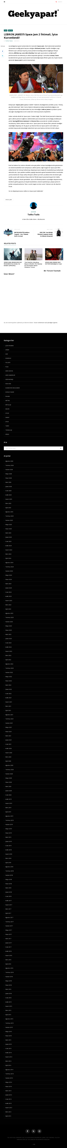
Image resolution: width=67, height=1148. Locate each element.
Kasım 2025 (8, 499)
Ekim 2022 (8, 655)
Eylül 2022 (8, 660)
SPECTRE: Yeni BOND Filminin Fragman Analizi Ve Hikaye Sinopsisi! (45, 234)
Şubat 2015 (8, 1044)
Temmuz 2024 (9, 567)
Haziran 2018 (9, 875)
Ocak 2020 (8, 795)
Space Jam (8, 199)
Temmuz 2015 (9, 1023)
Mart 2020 (8, 786)
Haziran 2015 (9, 1027)
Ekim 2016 (8, 960)
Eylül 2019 (8, 812)
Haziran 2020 (9, 774)
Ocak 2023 (8, 643)
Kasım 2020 (8, 752)
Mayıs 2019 (8, 829)
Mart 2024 (8, 583)
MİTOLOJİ (8, 405)
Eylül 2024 (8, 558)
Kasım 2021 (8, 702)
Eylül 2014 (8, 1065)
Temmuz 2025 (9, 516)
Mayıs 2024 (8, 575)
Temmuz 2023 (9, 617)
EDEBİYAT (8, 358)
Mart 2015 (8, 1040)
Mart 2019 (8, 837)
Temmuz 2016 (9, 972)
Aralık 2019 (8, 799)
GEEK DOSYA (9, 371)
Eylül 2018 (8, 862)
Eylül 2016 (8, 964)
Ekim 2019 (8, 807)
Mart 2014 (8, 1091)
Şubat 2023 (8, 638)
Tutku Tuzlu (9, 41)
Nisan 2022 (8, 681)
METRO (10, 30)
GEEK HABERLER (10, 375)
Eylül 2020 (8, 761)
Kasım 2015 (8, 1006)
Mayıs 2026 (8, 474)
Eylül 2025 (8, 507)
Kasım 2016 (8, 955)
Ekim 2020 (8, 757)
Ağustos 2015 (9, 1019)
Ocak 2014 (8, 1099)
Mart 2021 (8, 736)
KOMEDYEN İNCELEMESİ (12, 388)
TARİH (7, 426)
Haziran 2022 (9, 672)
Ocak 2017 (8, 947)
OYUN (7, 413)
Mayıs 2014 (8, 1082)
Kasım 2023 (8, 600)
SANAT (7, 417)
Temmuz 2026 (9, 465)
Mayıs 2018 (8, 879)
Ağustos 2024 (9, 562)
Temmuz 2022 (9, 668)
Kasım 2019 (8, 803)
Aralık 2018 (8, 850)
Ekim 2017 (8, 909)
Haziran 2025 (9, 520)
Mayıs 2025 (8, 524)
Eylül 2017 (8, 913)
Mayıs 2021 (8, 727)
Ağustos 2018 (9, 867)
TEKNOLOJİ (8, 430)
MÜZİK (7, 409)
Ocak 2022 (8, 693)
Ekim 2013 (8, 1112)
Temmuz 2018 (9, 871)
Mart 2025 (8, 533)
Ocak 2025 (8, 541)
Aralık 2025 (8, 495)
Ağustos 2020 (9, 765)
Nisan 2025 (8, 529)
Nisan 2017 (8, 934)
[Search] (56, 1)
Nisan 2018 (8, 884)
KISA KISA (8, 383)
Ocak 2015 (8, 1048)
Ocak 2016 (8, 998)
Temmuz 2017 (9, 922)
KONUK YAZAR (9, 392)
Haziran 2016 (9, 976)
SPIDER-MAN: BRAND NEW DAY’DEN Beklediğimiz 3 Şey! (53, 263)
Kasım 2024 (8, 550)
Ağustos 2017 (9, 917)
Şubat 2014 (8, 1095)
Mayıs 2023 (8, 626)
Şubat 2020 (8, 791)
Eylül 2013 (8, 1116)
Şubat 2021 (8, 740)
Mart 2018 (8, 888)
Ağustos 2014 (9, 1069)
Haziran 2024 (9, 571)
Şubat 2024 (8, 588)
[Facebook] (2, 51)
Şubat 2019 (8, 841)
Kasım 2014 (8, 1057)
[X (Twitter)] (33, 1131)
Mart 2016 (8, 989)
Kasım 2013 (8, 1107)
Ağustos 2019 (9, 816)
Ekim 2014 (8, 1061)
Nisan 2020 (8, 782)
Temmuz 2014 (9, 1074)
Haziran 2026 (9, 469)
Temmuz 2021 (9, 719)
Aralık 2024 (8, 545)
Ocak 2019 (8, 845)
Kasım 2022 (8, 651)
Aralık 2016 (8, 951)
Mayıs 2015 (8, 1031)
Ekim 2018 (8, 858)
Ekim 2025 (8, 503)
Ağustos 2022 (9, 664)
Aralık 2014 (8, 1052)
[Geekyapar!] (33, 14)
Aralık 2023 (8, 596)
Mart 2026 (8, 482)
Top (34, 1144)
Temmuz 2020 (9, 769)
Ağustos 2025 (9, 512)
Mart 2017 (8, 938)
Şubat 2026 (8, 486)
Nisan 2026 (8, 478)
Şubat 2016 (8, 993)
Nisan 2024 (8, 579)
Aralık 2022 (8, 647)
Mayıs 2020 (8, 778)
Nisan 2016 (8, 985)
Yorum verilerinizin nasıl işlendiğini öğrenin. (46, 322)
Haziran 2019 (9, 824)
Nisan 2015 (8, 1036)
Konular (7, 396)
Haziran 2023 (9, 621)
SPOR (7, 421)
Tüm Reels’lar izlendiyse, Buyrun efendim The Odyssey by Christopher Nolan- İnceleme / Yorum (33, 264)
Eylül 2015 (8, 1014)
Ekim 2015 (8, 1010)
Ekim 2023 (8, 605)
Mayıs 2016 (8, 981)
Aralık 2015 (8, 1002)
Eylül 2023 (8, 609)
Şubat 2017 (8, 943)
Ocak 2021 (8, 744)
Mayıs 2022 (8, 676)
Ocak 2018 (8, 896)
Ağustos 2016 (9, 968)
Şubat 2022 (8, 689)
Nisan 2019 (8, 833)
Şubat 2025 (8, 537)
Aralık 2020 (8, 748)
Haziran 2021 (9, 723)
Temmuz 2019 (9, 820)
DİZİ (6, 354)
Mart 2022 (8, 685)
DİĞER (7, 350)
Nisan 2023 (8, 630)
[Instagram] (39, 1131)
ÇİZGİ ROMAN (9, 345)
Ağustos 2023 (9, 613)
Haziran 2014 (9, 1078)
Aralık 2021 (8, 698)
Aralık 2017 (8, 900)
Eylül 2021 (8, 710)
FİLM (5, 30)
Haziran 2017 (9, 926)
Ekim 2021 (8, 706)
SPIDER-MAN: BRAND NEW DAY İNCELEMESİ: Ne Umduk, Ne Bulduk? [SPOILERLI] (13, 263)
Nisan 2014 (8, 1086)
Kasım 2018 (8, 854)
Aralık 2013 (8, 1103)
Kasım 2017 (8, 905)
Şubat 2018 (8, 892)
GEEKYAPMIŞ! (9, 379)
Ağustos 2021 (9, 714)
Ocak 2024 (8, 592)
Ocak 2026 (8, 490)
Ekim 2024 (8, 554)
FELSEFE (7, 362)
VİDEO (7, 434)
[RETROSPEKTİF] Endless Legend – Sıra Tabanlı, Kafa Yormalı (21, 234)
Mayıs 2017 (8, 930)
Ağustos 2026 (9, 461)
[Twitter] (2, 55)
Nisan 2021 (8, 731)
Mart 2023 (8, 634)
